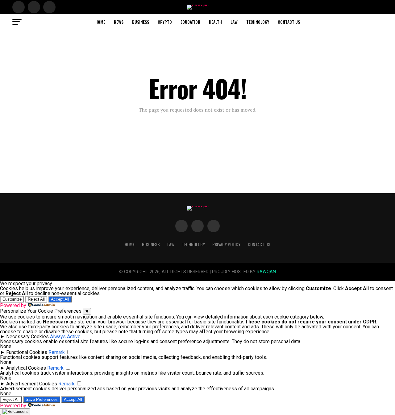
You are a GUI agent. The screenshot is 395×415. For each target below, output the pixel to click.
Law (234, 21)
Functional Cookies (26, 352)
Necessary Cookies (27, 336)
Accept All (60, 299)
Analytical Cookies (26, 368)
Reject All (36, 299)
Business (140, 21)
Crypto (165, 21)
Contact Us (289, 21)
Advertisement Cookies (31, 384)
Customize (12, 299)
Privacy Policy (226, 244)
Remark (56, 352)
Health (215, 21)
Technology (257, 21)
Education (190, 21)
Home (100, 21)
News (118, 21)
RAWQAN (266, 271)
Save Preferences (42, 399)
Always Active (65, 336)
